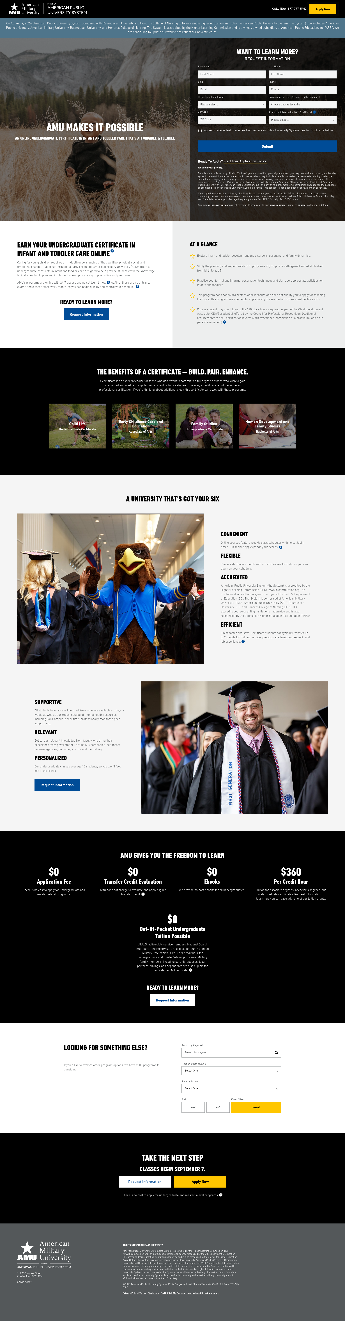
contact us (304, 205)
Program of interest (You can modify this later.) (294, 97)
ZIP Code (203, 112)
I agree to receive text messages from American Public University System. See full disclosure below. (268, 130)
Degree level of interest (211, 97)
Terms (142, 1293)
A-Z (193, 1107)
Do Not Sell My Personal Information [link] (190, 1293)
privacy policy (277, 205)
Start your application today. (245, 161)
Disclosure (153, 1293)
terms (290, 205)
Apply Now (323, 9)
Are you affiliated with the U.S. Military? (292, 112)
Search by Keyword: (192, 1045)
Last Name (274, 66)
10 (221, 1195)
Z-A (218, 1107)
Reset (256, 1107)
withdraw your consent (221, 205)
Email (201, 82)
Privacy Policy (130, 1293)
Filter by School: (190, 1081)
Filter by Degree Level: (193, 1063)
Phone (272, 82)
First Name (204, 66)
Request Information (86, 314)
